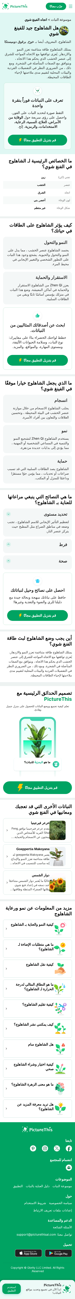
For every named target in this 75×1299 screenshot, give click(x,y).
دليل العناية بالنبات (37, 1186)
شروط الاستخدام (35, 1203)
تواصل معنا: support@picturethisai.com (44, 1234)
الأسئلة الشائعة (62, 1227)
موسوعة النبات (61, 20)
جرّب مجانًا (56, 6)
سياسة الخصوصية (60, 1203)
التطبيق (18, 1186)
